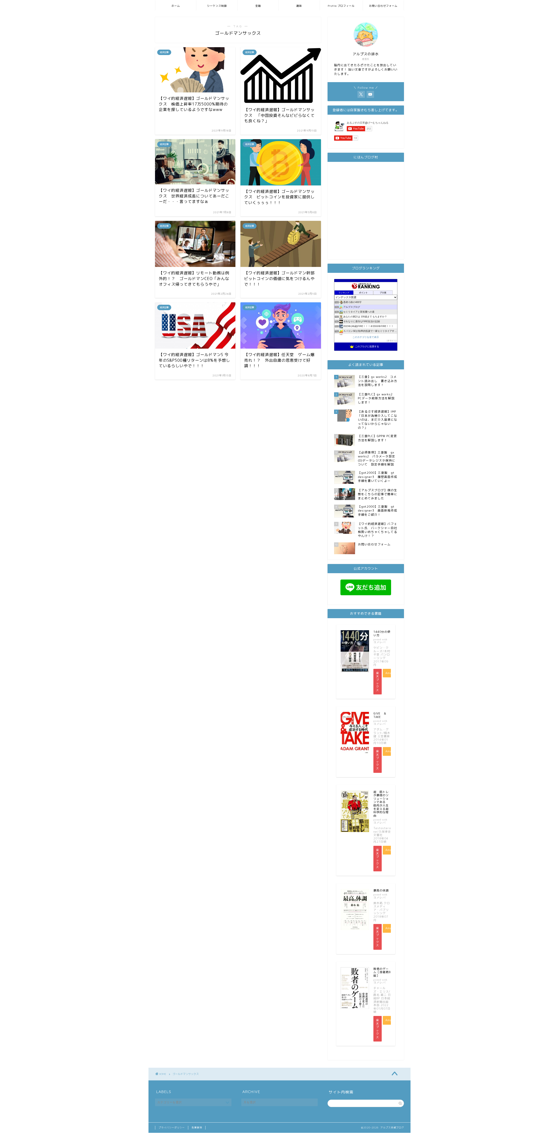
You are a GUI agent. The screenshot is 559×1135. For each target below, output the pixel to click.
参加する (391, 340)
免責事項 (197, 1127)
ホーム (175, 5)
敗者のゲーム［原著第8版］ (382, 972)
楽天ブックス (377, 681)
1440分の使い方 (381, 633)
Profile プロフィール (341, 5)
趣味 (299, 5)
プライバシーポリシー (172, 1127)
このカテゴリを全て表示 (365, 337)
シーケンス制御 (217, 5)
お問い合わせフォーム (383, 5)
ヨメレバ (379, 642)
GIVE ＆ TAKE (381, 715)
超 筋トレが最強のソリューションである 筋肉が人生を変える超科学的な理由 (381, 804)
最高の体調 (381, 890)
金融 (258, 5)
